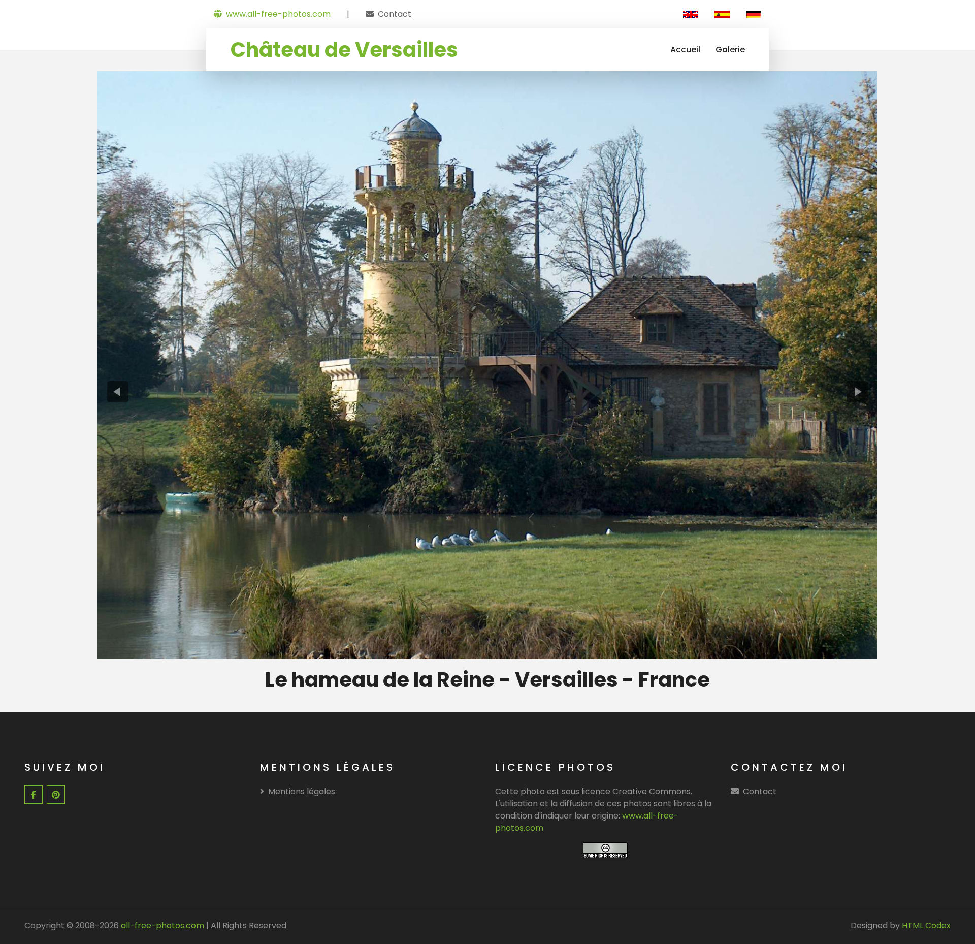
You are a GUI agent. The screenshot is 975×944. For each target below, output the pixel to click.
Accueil (685, 49)
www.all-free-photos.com (278, 14)
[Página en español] (722, 14)
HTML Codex (926, 925)
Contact (394, 14)
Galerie (730, 49)
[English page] (690, 14)
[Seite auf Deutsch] (753, 14)
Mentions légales (301, 791)
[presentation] (118, 391)
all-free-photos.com (161, 925)
